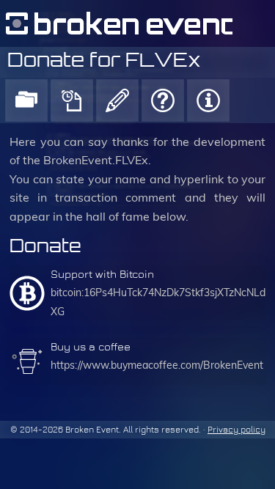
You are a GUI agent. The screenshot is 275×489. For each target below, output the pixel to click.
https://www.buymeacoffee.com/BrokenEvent (157, 365)
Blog (117, 100)
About (208, 100)
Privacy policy (236, 429)
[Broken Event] (137, 23)
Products (26, 100)
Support (163, 100)
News (72, 100)
